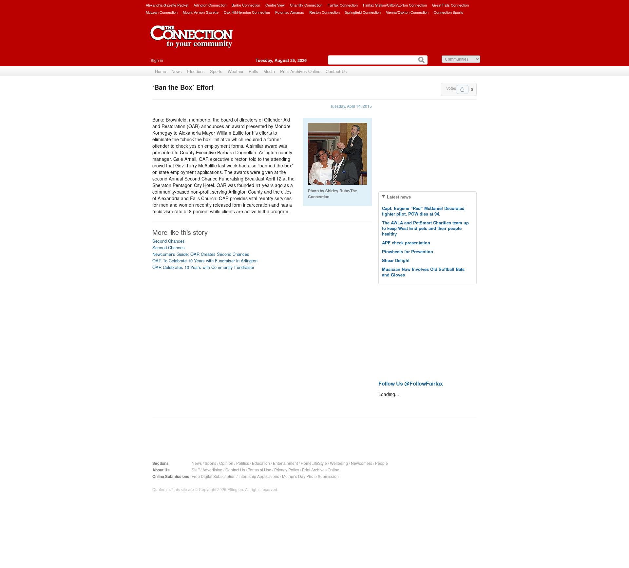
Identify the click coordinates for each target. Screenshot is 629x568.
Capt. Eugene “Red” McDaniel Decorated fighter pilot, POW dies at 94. (423, 211)
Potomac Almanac (289, 12)
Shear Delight (396, 260)
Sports (216, 71)
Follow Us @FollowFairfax (410, 383)
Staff (196, 469)
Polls (253, 71)
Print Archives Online (300, 71)
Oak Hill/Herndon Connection (247, 12)
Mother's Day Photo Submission (310, 476)
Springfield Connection (363, 12)
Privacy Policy (286, 469)
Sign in (157, 60)
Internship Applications (258, 476)
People (381, 463)
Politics (242, 463)
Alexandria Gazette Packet (167, 5)
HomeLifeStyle (314, 463)
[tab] (427, 197)
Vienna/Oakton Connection (407, 12)
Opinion (226, 463)
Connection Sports (448, 12)
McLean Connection (162, 12)
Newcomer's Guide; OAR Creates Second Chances (200, 254)
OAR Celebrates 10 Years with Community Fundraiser (203, 267)
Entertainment (285, 463)
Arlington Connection (210, 5)
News (176, 71)
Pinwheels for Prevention (407, 251)
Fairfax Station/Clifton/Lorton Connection (395, 5)
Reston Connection (324, 12)
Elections (196, 71)
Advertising (212, 469)
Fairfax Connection (343, 5)
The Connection (192, 42)
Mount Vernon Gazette (201, 12)
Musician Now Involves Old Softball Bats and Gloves (423, 272)
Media (269, 71)
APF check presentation (406, 242)
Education (261, 463)
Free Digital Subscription (214, 476)
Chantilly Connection (306, 5)
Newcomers (361, 463)
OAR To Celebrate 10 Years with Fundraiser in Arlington (204, 260)
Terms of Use (259, 469)
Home (160, 71)
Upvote (462, 89)
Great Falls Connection (450, 5)
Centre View (275, 5)
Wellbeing (339, 463)
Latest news (399, 197)
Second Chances (168, 241)
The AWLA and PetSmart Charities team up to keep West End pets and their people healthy (425, 228)
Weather (235, 71)
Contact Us (336, 71)
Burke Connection (246, 5)
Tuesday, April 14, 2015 (351, 106)
